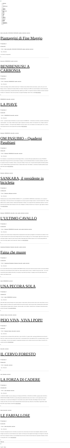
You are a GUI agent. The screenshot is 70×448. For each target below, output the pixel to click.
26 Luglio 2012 (2, 423)
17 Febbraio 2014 (3, 190)
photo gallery (8, 99)
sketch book (27, 49)
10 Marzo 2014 (2, 150)
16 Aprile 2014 (2, 112)
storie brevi (31, 49)
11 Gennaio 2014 (3, 260)
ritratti (20, 229)
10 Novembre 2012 (3, 387)
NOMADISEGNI (7, 61)
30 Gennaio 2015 (3, 78)
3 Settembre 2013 (3, 294)
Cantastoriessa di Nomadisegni (9, 263)
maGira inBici (9, 49)
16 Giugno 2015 (2, 46)
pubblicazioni (7, 173)
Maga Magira (4, 43)
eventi (1, 374)
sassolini (12, 61)
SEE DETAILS (38, 92)
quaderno (23, 49)
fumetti (5, 49)
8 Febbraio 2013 (3, 362)
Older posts (2, 441)
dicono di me (2, 61)
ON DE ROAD (14, 49)
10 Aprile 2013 (2, 328)
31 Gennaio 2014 (3, 226)
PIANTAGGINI (19, 49)
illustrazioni (2, 133)
